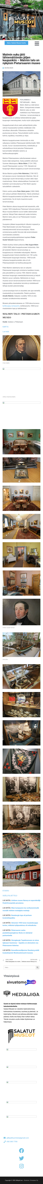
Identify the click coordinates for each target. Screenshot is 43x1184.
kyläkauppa (7, 306)
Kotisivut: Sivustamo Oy (31, 1180)
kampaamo (16, 306)
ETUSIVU (6, 891)
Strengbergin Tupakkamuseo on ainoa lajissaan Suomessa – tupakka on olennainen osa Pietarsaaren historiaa (21, 942)
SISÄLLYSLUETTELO (10, 896)
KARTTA (5, 327)
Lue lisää (6, 332)
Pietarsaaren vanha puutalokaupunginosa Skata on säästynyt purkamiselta (17, 932)
